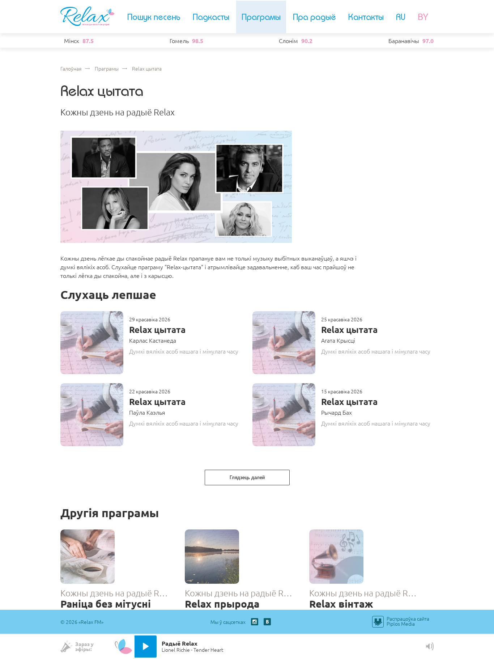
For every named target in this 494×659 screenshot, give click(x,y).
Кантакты (366, 17)
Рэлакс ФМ (87, 16)
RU (400, 17)
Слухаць (94, 343)
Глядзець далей (247, 477)
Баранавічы (403, 41)
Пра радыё (314, 17)
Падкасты (211, 17)
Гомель (179, 41)
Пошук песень (153, 17)
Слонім (288, 41)
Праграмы (261, 17)
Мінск (71, 41)
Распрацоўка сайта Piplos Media (408, 621)
